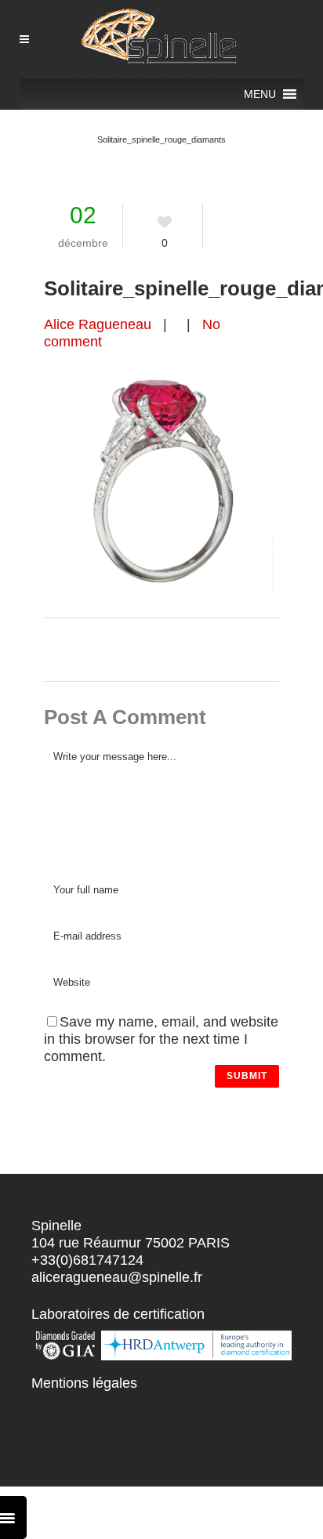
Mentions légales (84, 1383)
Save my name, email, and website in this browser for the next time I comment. (161, 1039)
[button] (260, 94)
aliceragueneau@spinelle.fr (116, 1277)
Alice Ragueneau (97, 324)
